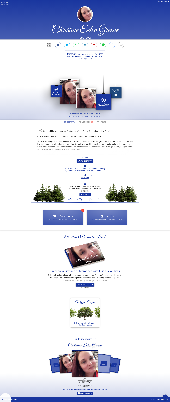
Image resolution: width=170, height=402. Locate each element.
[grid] (85, 94)
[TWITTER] (67, 45)
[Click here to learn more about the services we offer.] (85, 383)
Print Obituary (86, 161)
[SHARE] (112, 45)
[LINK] (121, 45)
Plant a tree (84, 194)
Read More (85, 157)
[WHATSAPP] (76, 45)
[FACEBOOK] (58, 45)
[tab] (69, 122)
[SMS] (103, 45)
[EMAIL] (94, 45)
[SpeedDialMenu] (165, 397)
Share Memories (86, 393)
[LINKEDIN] (85, 45)
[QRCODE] (49, 45)
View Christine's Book (85, 285)
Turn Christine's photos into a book (85, 113)
